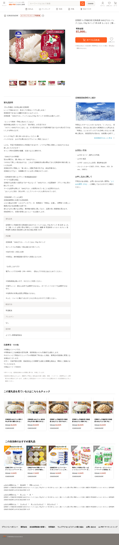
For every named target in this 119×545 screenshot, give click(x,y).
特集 (72, 9)
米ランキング (51, 504)
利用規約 (51, 527)
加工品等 (23, 485)
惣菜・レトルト (34, 485)
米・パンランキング (37, 504)
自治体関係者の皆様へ (38, 527)
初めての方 (87, 9)
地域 (60, 9)
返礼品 (30, 9)
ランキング (46, 9)
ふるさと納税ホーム (10, 485)
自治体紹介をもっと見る (103, 138)
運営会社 (24, 527)
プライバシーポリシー (10, 527)
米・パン (23, 494)
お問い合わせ (91, 527)
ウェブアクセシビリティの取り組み (71, 527)
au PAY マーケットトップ (107, 527)
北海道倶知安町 (12, 15)
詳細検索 (90, 3)
